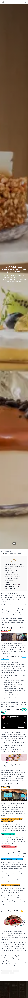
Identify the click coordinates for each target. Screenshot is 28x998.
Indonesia (16, 970)
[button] (26, 2)
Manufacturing (5, 972)
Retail (12, 972)
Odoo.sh (17, 584)
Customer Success (7, 970)
